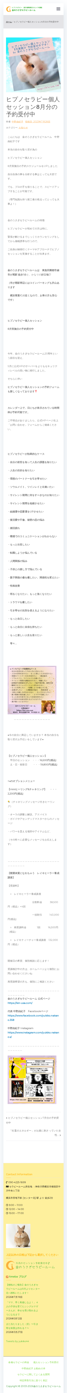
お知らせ (23, 127)
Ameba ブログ (18, 1276)
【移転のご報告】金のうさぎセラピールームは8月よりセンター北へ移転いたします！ (23, 1288)
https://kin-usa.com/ (20, 1002)
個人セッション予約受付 (46, 1362)
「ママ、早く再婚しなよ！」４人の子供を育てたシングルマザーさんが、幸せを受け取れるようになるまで (22, 1308)
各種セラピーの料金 (18, 1362)
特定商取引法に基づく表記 (33, 1380)
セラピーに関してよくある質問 (33, 1374)
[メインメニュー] (58, 9)
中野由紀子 (17, 121)
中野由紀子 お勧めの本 (33, 1368)
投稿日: (37, 121)
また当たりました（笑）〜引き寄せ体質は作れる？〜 (22, 1326)
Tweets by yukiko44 (17, 1341)
